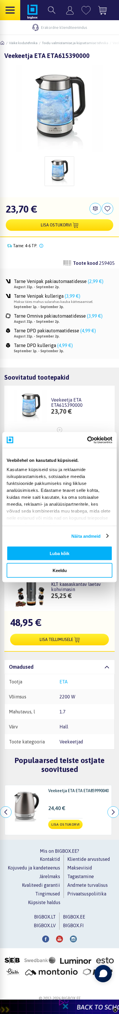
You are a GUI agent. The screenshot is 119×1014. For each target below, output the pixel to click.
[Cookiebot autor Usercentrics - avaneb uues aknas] (87, 440)
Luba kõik (59, 553)
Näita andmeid (86, 535)
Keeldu (60, 570)
